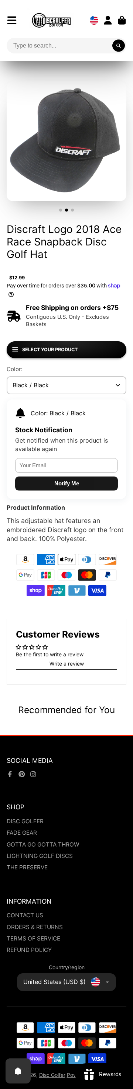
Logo (51, 20)
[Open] (18, 1070)
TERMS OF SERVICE (33, 938)
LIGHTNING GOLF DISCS (40, 855)
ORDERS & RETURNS (35, 927)
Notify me (66, 483)
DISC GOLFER (25, 821)
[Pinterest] (21, 774)
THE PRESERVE (27, 867)
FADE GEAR (22, 832)
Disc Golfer (52, 1075)
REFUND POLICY (29, 949)
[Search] (118, 45)
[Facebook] (10, 774)
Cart (121, 20)
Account (107, 20)
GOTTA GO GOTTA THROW (43, 844)
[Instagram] (33, 774)
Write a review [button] (67, 663)
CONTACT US (25, 915)
